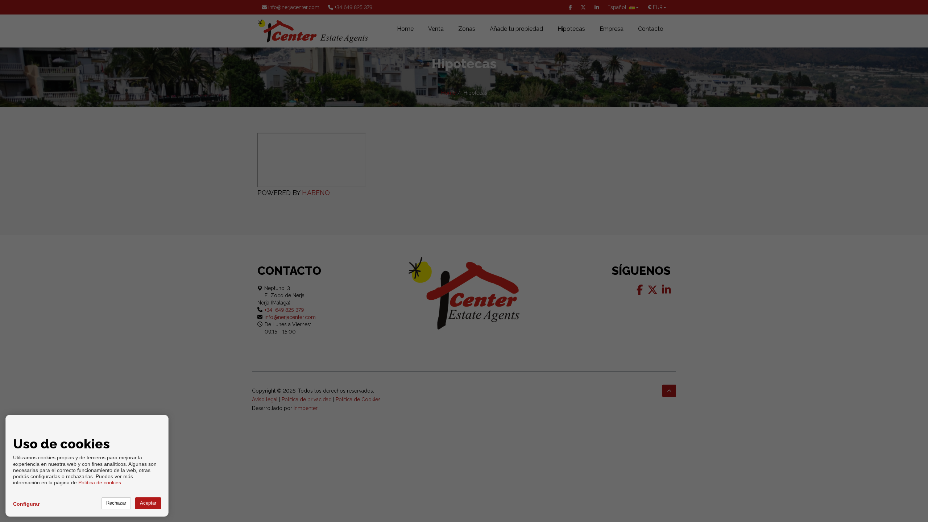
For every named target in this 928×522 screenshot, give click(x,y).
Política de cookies (99, 482)
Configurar (26, 504)
